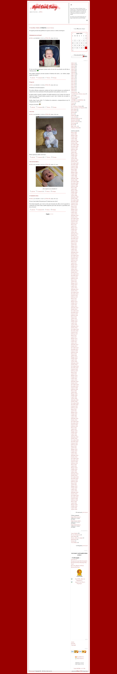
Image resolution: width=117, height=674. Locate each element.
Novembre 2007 (75, 163)
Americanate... (74, 92)
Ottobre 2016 (74, 327)
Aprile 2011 (74, 226)
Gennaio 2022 (74, 424)
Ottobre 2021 (74, 420)
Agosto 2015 (74, 306)
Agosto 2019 (74, 380)
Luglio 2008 (74, 175)
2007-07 (73, 84)
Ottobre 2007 (74, 161)
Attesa (72, 95)
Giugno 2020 (74, 395)
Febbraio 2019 (74, 371)
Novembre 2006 (75, 144)
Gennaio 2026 (74, 498)
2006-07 (73, 69)
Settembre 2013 (74, 271)
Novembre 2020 (75, 403)
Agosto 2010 (74, 214)
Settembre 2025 (74, 492)
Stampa (54, 77)
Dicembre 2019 (74, 386)
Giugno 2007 (74, 155)
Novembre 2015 (75, 311)
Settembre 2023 (74, 455)
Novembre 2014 (75, 292)
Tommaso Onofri (75, 127)
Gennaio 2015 (74, 295)
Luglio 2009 (74, 194)
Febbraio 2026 (74, 500)
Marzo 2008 (74, 169)
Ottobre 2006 (74, 143)
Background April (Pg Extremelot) (79, 561)
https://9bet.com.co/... (76, 517)
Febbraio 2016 (74, 315)
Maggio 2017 (74, 338)
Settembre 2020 (74, 400)
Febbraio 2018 (74, 352)
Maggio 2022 (74, 431)
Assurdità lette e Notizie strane (78, 94)
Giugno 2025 (74, 487)
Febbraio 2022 (74, 426)
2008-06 (73, 91)
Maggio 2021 (74, 412)
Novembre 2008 (75, 181)
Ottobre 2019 (74, 383)
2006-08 (73, 71)
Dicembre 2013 (74, 275)
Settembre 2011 (74, 234)
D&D (72, 104)
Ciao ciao (31, 111)
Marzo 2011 (74, 224)
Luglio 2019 (74, 378)
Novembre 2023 (75, 458)
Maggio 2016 (74, 320)
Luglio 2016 (74, 323)
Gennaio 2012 (74, 240)
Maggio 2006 (74, 135)
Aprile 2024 (74, 466)
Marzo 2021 (74, 409)
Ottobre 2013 (74, 272)
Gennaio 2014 (74, 277)
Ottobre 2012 (74, 254)
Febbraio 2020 (74, 389)
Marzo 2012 (74, 243)
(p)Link (33, 77)
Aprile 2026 (74, 503)
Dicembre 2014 (74, 294)
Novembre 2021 (75, 421)
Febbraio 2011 (74, 223)
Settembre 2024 (74, 474)
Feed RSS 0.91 (80, 657)
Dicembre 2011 (74, 238)
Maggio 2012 (74, 246)
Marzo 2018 (74, 354)
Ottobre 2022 (74, 438)
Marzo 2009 (74, 187)
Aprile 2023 (74, 447)
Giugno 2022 (74, 432)
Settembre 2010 (74, 215)
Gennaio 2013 (74, 258)
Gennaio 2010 (74, 203)
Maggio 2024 (74, 467)
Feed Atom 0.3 (80, 658)
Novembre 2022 (75, 440)
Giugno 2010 (74, 211)
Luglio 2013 (74, 267)
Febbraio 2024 (74, 463)
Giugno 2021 (74, 414)
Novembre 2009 (75, 200)
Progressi (31, 82)
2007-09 (73, 86)
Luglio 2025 (74, 489)
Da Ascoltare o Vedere (76, 106)
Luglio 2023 (74, 452)
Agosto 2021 (74, 417)
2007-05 (73, 81)
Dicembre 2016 (74, 331)
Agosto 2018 (74, 361)
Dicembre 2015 (74, 312)
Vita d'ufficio (74, 542)
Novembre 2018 (75, 366)
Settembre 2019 (74, 381)
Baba (41, 12)
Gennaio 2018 (74, 351)
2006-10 (73, 74)
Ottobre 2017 (74, 346)
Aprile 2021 (74, 411)
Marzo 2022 (74, 427)
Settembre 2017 (74, 344)
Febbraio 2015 (74, 297)
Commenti (39, 77)
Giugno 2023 (74, 451)
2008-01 (73, 87)
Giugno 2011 (74, 229)
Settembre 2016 (74, 326)
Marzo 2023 (74, 446)
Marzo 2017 (74, 335)
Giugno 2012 (74, 247)
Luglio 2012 (74, 249)
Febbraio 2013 (74, 260)
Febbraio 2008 (74, 167)
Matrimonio (74, 539)
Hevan (72, 114)
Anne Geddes (74, 533)
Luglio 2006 (74, 138)
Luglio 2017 (74, 341)
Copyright (73, 645)
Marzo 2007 (74, 151)
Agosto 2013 (74, 269)
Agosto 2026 (74, 509)
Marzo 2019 (74, 372)
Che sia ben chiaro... (34, 161)
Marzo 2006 (74, 132)
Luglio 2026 (74, 507)
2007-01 (73, 78)
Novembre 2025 (75, 495)
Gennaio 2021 (74, 406)
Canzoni (73, 98)
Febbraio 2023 (74, 444)
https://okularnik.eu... (76, 525)
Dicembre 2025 (74, 497)
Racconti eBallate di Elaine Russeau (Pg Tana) (77, 566)
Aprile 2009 (74, 189)
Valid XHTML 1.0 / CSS (79, 668)
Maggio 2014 (74, 283)
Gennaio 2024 (74, 461)
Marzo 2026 (74, 501)
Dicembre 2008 (74, 183)
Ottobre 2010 (74, 217)
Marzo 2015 (74, 298)
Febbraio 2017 (74, 334)
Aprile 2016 (74, 318)
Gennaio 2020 (74, 387)
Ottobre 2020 (74, 401)
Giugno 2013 (74, 266)
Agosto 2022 (74, 435)
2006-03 (73, 63)
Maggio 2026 (74, 504)
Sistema (73, 541)
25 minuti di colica (33, 196)
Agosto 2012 (74, 251)
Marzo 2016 (74, 317)
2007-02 (73, 80)
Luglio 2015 (74, 304)
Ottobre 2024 (74, 475)
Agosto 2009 (74, 195)
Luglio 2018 (74, 360)
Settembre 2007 (74, 160)
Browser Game (74, 97)
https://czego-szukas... (76, 521)
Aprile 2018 (74, 355)
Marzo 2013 (74, 261)
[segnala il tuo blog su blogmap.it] (79, 583)
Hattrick (73, 112)
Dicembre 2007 (74, 164)
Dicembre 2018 (74, 367)
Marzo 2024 (74, 464)
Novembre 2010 (75, 218)
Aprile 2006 (74, 134)
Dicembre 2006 (74, 146)
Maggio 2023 (74, 449)
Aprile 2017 (74, 337)
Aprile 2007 (74, 152)
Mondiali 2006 (74, 120)
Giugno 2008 (74, 174)
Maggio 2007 (74, 154)
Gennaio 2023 (74, 443)
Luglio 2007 (74, 157)
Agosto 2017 (74, 343)
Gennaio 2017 (74, 332)
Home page (31, 671)
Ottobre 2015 (74, 309)
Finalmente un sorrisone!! (35, 35)
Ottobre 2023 (74, 457)
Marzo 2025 (74, 483)
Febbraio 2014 (74, 278)
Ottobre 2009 (74, 198)
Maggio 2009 (74, 191)
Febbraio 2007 (74, 149)
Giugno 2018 (74, 358)
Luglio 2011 (74, 231)
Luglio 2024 (74, 471)
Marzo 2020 (74, 391)
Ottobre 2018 (74, 364)
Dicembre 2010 (74, 220)
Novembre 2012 (75, 255)
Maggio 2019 (74, 375)
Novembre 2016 (75, 329)
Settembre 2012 (74, 252)
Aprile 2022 (74, 429)
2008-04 (73, 89)
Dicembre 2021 (74, 423)
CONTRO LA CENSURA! (77, 100)
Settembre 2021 (74, 418)
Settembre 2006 (74, 141)
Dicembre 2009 (74, 201)
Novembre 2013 (75, 274)
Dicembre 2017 (74, 349)
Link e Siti (73, 117)
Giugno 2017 (74, 340)
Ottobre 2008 (74, 180)
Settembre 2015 (74, 307)
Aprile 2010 (74, 207)
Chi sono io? (74, 559)
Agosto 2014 (74, 287)
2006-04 (73, 64)
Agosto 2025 (74, 491)
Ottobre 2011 (74, 235)
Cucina (72, 103)
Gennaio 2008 (74, 166)
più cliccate (85, 545)
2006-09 (73, 72)
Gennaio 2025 (74, 480)
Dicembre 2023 (74, 460)
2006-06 (73, 67)
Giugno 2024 (74, 469)
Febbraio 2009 (74, 186)
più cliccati (85, 512)
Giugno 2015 (74, 303)
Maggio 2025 (74, 486)
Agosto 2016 (74, 324)
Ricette (72, 124)
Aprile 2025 (74, 484)
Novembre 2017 (75, 347)
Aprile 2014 (74, 281)
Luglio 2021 (74, 415)
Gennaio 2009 (74, 184)
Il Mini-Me (47, 38)
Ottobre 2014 (74, 291)
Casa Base (32, 28)
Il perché (73, 643)
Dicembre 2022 (74, 441)
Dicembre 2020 (74, 404)
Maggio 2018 (74, 357)
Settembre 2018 (74, 363)
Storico (38, 28)
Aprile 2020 (74, 392)
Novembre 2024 (75, 477)
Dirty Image (74, 109)
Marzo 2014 (74, 280)
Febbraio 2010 (74, 204)
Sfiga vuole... (74, 126)
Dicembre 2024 (74, 478)
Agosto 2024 (74, 472)
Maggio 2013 (74, 264)
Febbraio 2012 (74, 241)
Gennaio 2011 (74, 221)
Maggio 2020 (74, 394)
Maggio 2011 (74, 227)
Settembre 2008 (74, 178)
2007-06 (73, 83)
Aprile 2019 (74, 374)
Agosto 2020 (74, 398)
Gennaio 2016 (74, 314)
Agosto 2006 (74, 140)
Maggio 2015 (74, 301)
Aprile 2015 (74, 300)
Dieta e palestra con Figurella (78, 107)
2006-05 (73, 66)
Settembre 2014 (74, 289)
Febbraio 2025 (74, 481)
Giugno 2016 (74, 321)
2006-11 (73, 75)
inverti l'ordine (50, 28)
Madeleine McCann (75, 118)
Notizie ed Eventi (75, 121)
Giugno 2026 (74, 506)
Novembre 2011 (75, 237)
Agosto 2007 (74, 158)
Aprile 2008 (74, 171)
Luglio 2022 (74, 434)
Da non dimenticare (75, 535)
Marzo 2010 (74, 206)
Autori (72, 642)
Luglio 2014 (74, 286)
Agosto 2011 (74, 232)
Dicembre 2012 (74, 257)
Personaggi (73, 123)
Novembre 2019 (75, 384)
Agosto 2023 (74, 454)
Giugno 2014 (74, 284)
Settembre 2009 (74, 197)
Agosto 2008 (74, 177)
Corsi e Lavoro (74, 101)
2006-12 (73, 77)
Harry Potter (74, 111)
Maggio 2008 (74, 172)
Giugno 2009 (74, 192)
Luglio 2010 (74, 212)
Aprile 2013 (74, 263)
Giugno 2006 (74, 137)
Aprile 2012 (74, 244)
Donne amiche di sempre (77, 538)
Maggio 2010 (74, 209)
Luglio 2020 (74, 397)
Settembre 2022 (74, 437)
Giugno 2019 (74, 377)
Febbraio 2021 (74, 407)
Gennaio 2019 (74, 369)
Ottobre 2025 (74, 494)
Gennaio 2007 (74, 147)
